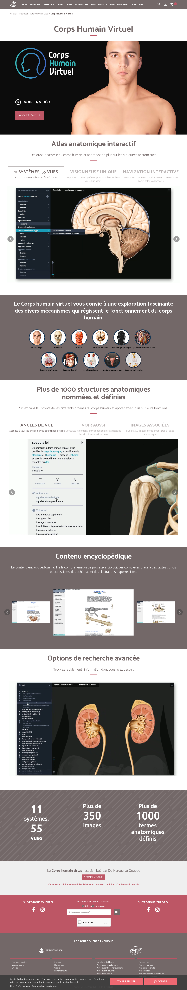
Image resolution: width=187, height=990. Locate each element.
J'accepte (160, 981)
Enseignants (99, 5)
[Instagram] (42, 910)
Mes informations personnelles (151, 974)
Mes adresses (144, 971)
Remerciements (60, 971)
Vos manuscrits (18, 965)
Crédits (57, 968)
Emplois (15, 968)
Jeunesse (35, 5)
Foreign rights (119, 5)
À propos (137, 5)
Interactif (81, 5)
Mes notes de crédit (147, 968)
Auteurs (49, 5)
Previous (7, 612)
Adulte (88, 906)
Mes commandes (146, 965)
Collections (64, 5)
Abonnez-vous (29, 115)
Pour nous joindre (19, 962)
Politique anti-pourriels (106, 971)
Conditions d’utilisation (106, 962)
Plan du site (59, 965)
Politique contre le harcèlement (110, 968)
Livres (23, 5)
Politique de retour (104, 974)
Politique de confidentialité (107, 965)
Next (180, 612)
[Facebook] (33, 910)
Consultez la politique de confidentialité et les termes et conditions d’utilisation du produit (93, 884)
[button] (176, 239)
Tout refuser (126, 981)
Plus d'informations (20, 986)
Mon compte (144, 962)
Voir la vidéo (32, 102)
